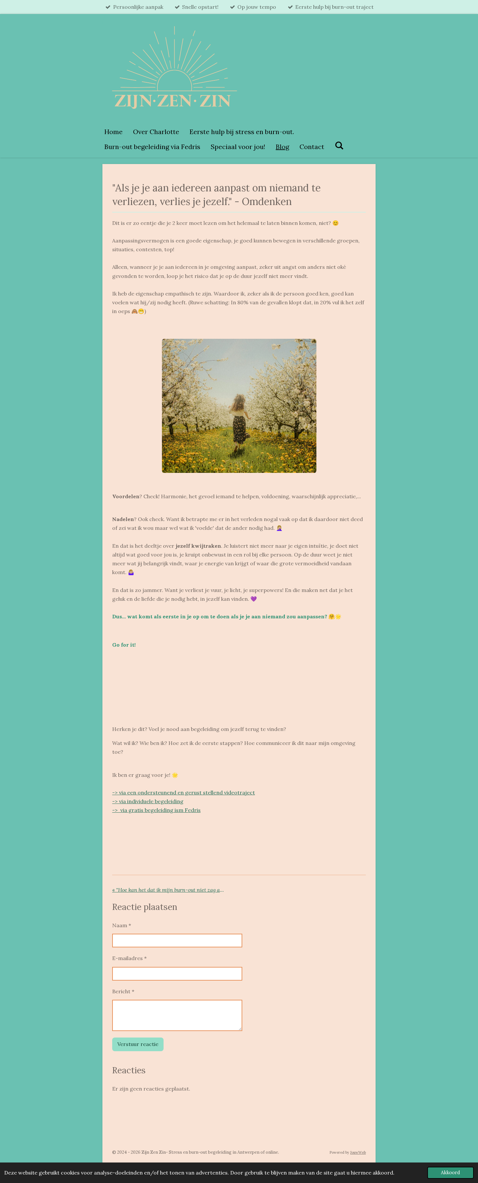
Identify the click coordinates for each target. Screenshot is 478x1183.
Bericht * (123, 991)
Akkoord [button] (450, 1173)
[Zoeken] (339, 145)
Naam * (121, 925)
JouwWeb (358, 1152)
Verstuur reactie (137, 1044)
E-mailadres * (129, 958)
